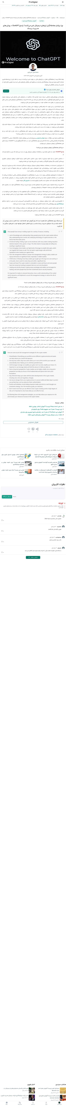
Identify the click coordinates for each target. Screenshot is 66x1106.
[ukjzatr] (63, 548)
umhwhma (58, 537)
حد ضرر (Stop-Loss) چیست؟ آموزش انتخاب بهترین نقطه (45, 406)
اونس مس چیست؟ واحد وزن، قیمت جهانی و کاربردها (13, 471)
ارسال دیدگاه (7, 497)
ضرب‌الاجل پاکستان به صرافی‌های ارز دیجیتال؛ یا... (15, 1088)
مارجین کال (26, 181)
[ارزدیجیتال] (33, 2)
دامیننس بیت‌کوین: (19, 5)
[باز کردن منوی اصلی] (63, 2)
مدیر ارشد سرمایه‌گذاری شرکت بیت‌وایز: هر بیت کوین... (14, 1096)
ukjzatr (59, 548)
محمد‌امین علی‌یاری (33, 72)
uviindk (59, 516)
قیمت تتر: (56, 5)
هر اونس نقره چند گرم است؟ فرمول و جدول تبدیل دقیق (46, 464)
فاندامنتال (41, 317)
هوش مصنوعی (40, 138)
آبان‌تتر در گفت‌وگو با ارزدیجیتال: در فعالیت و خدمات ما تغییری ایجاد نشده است (46, 471)
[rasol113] (63, 526)
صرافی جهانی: (43, 5)
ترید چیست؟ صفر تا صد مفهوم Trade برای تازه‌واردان (46, 409)
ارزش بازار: (35, 5)
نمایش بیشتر (34, 557)
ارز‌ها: (63, 5)
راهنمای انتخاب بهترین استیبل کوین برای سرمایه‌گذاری (13, 456)
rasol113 (59, 527)
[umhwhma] (63, 537)
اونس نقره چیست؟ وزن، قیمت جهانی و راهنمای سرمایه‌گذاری (13, 464)
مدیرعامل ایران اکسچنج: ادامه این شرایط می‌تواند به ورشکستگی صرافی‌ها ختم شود (46, 456)
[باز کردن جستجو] (3, 2)
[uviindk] (63, 516)
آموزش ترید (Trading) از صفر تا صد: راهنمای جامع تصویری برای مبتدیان (41, 412)
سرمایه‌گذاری (60, 204)
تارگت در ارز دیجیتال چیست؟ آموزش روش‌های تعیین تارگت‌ (45, 415)
